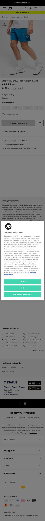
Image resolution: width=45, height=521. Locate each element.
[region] (22, 260)
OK (22, 288)
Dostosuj (22, 281)
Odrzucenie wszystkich (22, 294)
